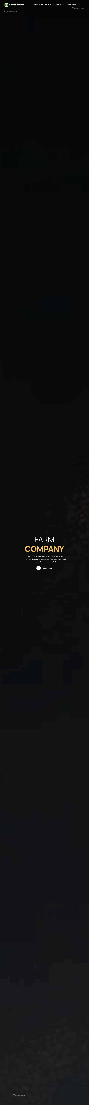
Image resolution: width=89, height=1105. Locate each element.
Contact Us (57, 5)
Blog (41, 5)
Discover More (47, 568)
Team (74, 5)
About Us (47, 5)
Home (36, 5)
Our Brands (67, 5)
